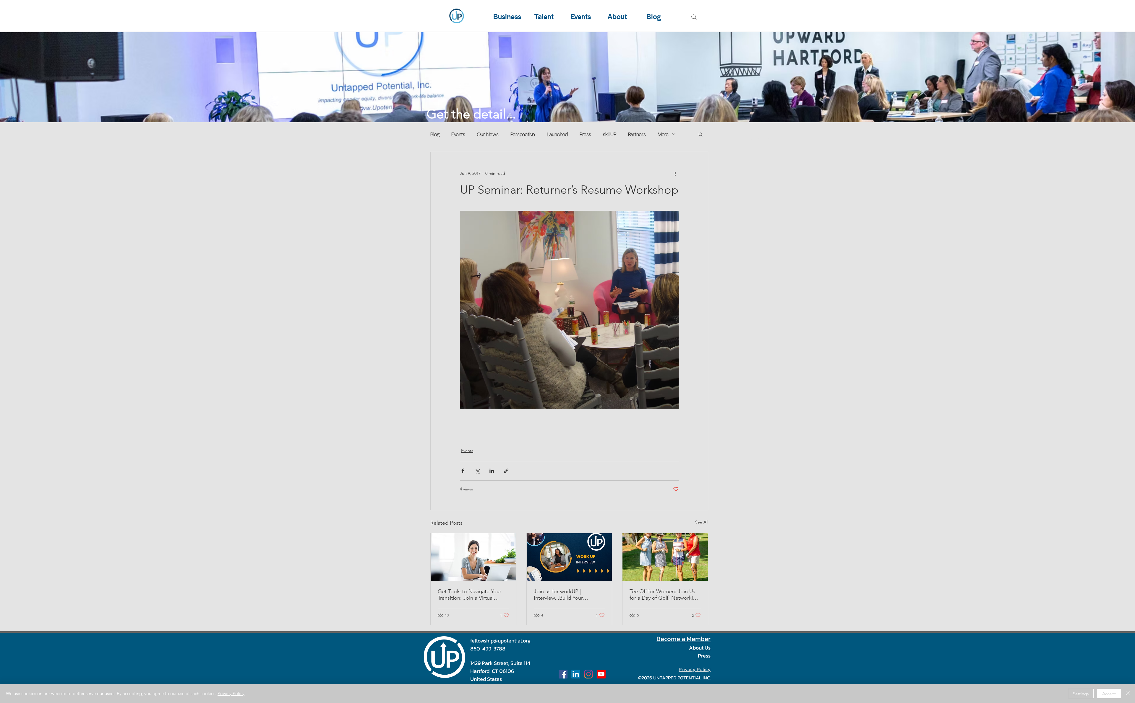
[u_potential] (588, 674)
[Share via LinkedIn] (491, 471)
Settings (1081, 694)
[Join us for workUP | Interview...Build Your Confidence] (569, 557)
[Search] (694, 17)
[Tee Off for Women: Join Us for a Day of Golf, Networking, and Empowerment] (665, 557)
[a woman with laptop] (473, 557)
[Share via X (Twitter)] (477, 471)
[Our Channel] (601, 674)
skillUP (609, 134)
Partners (637, 134)
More (663, 134)
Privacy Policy (231, 693)
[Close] (1127, 693)
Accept (1109, 694)
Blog (435, 134)
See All (701, 522)
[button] (700, 134)
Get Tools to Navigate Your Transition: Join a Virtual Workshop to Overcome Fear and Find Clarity (472, 594)
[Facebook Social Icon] (563, 674)
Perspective (522, 134)
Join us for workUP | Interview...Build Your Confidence (558, 594)
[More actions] (675, 173)
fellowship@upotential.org (500, 641)
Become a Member (683, 639)
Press (585, 134)
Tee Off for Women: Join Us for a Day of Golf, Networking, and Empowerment (665, 594)
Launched (557, 134)
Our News (488, 134)
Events (458, 134)
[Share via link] (506, 471)
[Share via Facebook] (463, 471)
